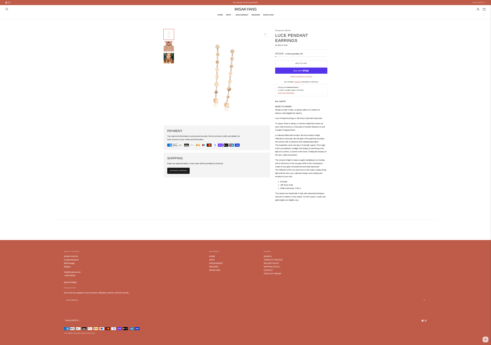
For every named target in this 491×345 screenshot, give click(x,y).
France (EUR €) (478, 2)
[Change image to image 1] (169, 34)
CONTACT (268, 270)
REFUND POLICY (271, 263)
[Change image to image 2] (169, 46)
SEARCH (268, 256)
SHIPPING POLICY (272, 267)
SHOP (228, 15)
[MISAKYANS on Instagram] (9, 2)
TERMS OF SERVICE (273, 260)
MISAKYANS (268, 15)
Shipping (297, 82)
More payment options (301, 76)
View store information (286, 93)
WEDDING (256, 15)
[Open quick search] (7, 9)
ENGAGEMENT (242, 15)
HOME (220, 15)
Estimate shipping (178, 171)
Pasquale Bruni (283, 30)
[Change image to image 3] (169, 58)
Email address (71, 297)
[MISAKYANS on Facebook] (6, 2)
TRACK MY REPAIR (272, 273)
